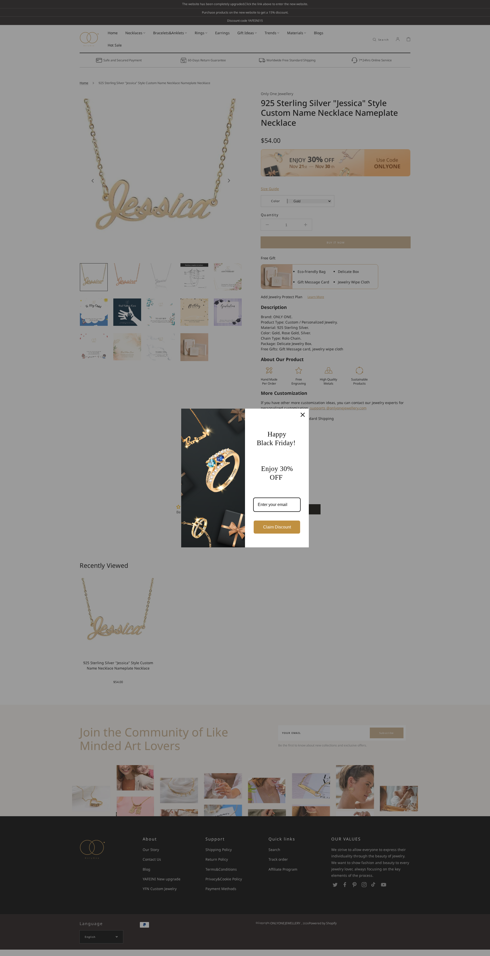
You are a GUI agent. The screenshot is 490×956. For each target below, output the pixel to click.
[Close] (303, 415)
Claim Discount (277, 527)
